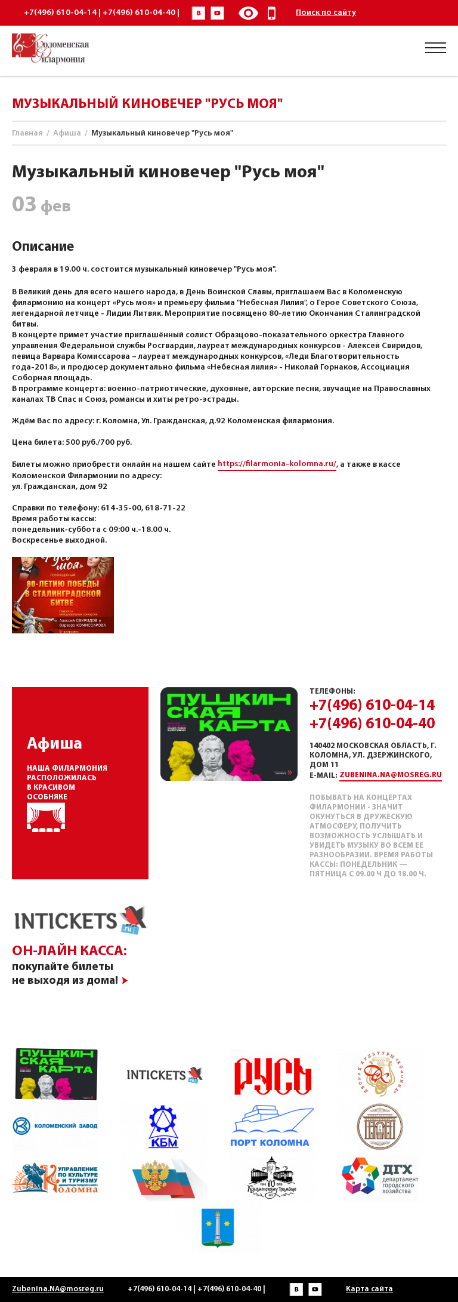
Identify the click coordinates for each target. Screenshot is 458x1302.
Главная (27, 133)
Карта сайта (369, 1289)
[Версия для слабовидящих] (248, 13)
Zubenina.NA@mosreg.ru (390, 775)
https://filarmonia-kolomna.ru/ (277, 464)
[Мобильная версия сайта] (272, 13)
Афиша (67, 133)
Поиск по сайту (326, 12)
